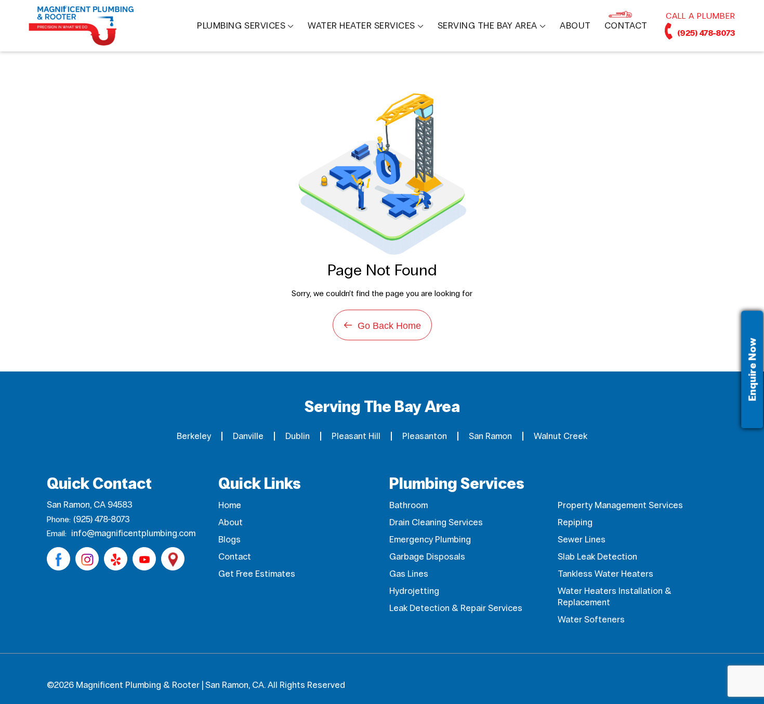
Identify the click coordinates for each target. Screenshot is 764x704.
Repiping (575, 522)
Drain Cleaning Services (436, 522)
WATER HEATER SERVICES (361, 25)
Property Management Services (620, 505)
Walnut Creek (560, 436)
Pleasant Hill (356, 436)
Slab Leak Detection (597, 556)
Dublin (297, 436)
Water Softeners (591, 619)
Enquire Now (752, 369)
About (230, 522)
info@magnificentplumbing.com (133, 533)
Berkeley (194, 436)
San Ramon (490, 436)
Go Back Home (382, 325)
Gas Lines (408, 573)
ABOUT (575, 25)
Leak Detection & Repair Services (455, 608)
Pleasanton (424, 436)
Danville (248, 436)
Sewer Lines (581, 539)
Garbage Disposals (427, 556)
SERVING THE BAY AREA (487, 25)
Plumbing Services (241, 25)
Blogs (229, 539)
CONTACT (626, 25)
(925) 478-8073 (705, 33)
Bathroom (408, 505)
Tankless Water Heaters (605, 573)
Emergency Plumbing (430, 539)
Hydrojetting (414, 591)
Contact (234, 556)
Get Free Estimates (256, 573)
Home (229, 505)
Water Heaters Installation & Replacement (614, 597)
